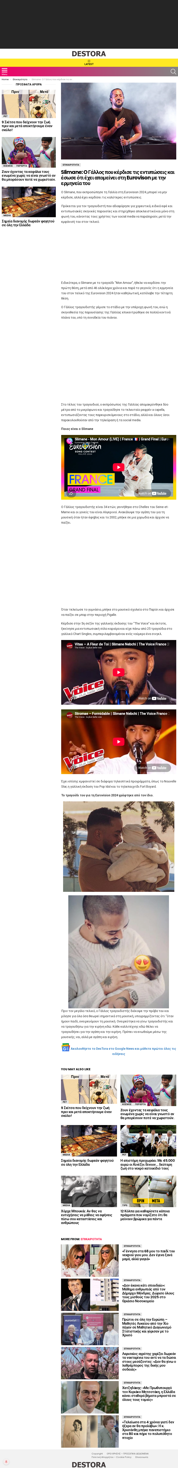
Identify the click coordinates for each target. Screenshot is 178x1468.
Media (66, 1154)
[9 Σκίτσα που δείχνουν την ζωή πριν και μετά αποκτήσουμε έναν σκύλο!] (89, 1089)
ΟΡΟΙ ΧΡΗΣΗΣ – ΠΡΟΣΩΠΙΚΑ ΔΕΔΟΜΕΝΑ (128, 1453)
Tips (124, 1205)
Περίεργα (140, 1104)
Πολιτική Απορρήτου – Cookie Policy (111, 1457)
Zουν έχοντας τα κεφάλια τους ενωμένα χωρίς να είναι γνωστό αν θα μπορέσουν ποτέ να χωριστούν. (147, 1114)
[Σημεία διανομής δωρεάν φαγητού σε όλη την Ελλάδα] (89, 1141)
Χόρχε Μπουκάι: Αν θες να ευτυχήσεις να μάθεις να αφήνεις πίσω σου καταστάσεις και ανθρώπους (86, 1217)
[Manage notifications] (6, 1462)
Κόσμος (127, 1104)
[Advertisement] (89, 24)
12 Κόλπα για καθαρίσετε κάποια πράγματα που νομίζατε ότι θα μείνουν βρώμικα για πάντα (145, 1215)
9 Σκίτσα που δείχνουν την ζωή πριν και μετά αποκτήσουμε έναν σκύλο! (86, 1111)
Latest (89, 64)
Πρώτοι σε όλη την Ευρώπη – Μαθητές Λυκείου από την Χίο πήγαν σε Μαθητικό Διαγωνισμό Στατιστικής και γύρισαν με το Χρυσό (146, 1327)
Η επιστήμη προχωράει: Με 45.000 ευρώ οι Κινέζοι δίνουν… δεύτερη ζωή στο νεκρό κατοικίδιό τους (147, 1164)
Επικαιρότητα (91, 1239)
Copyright (97, 1453)
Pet (65, 1102)
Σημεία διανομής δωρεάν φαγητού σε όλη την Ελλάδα (87, 1162)
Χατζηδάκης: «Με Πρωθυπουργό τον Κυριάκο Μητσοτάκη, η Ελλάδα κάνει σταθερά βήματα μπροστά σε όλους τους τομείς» (149, 1393)
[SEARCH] (173, 71)
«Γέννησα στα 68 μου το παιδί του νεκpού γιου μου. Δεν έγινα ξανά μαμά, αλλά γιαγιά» (148, 1255)
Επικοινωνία (141, 1457)
